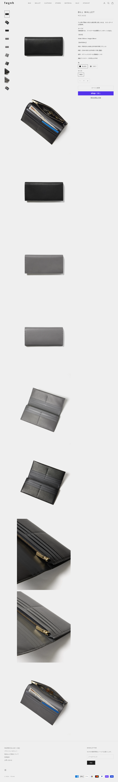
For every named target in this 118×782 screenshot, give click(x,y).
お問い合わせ (8, 760)
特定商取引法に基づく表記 (12, 748)
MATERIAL (68, 3)
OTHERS (58, 3)
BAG (29, 3)
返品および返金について (11, 754)
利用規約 (7, 757)
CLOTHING (48, 3)
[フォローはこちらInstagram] (5, 770)
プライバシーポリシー (10, 751)
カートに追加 (96, 88)
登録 (91, 762)
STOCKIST (86, 3)
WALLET (38, 3)
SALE (77, 3)
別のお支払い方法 (96, 98)
